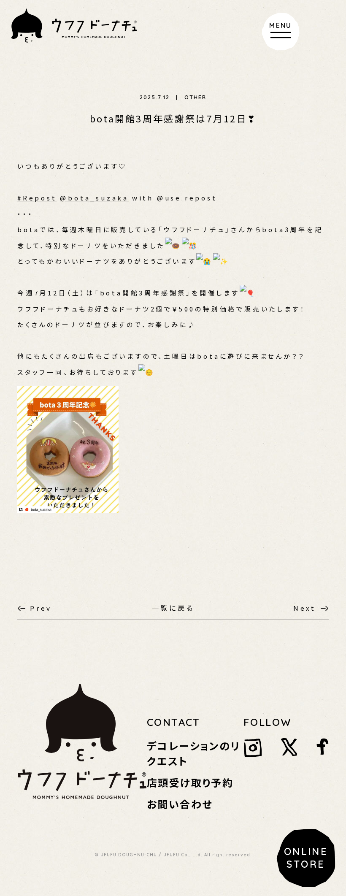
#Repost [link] (37, 197)
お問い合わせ (179, 803)
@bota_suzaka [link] (94, 197)
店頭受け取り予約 (190, 782)
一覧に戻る (173, 608)
